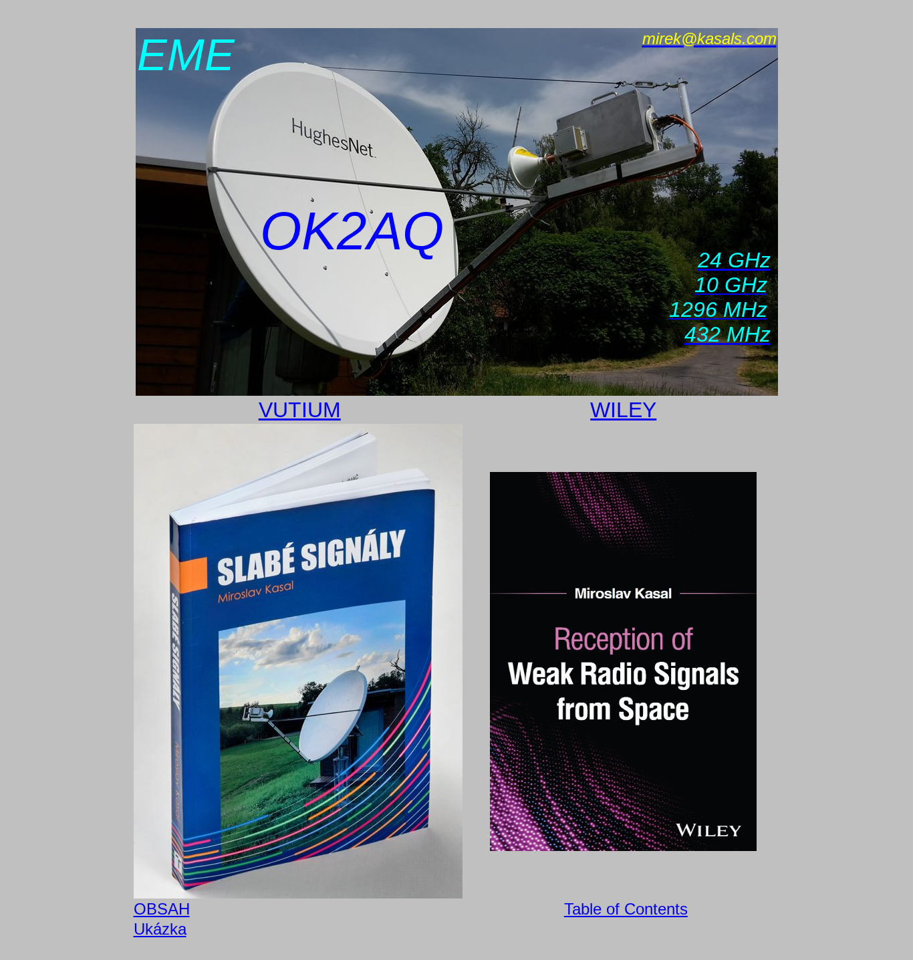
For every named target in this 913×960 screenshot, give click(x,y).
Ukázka (160, 929)
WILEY (623, 410)
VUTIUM (300, 410)
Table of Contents (626, 909)
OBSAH (162, 909)
